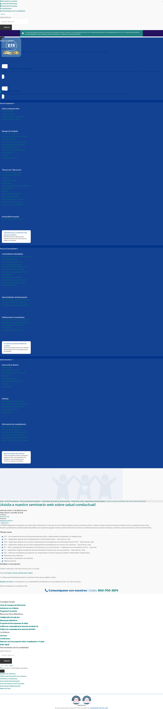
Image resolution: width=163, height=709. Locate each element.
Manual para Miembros (8, 620)
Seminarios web (4, 516)
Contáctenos (5, 639)
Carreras (3, 636)
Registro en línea (6, 582)
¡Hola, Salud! (4, 645)
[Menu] (2, 671)
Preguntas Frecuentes (8, 611)
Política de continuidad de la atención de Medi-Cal (19, 626)
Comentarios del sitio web (99, 708)
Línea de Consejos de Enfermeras (13, 605)
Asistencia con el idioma (9, 608)
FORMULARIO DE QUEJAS (10, 617)
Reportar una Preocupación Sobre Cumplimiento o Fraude (22, 642)
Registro (4, 523)
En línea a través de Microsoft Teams (19, 573)
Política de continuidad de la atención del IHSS (17, 629)
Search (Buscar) (5, 17)
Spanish (3, 14)
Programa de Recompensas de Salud (14, 623)
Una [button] (2, 665)
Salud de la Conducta (6, 520)
